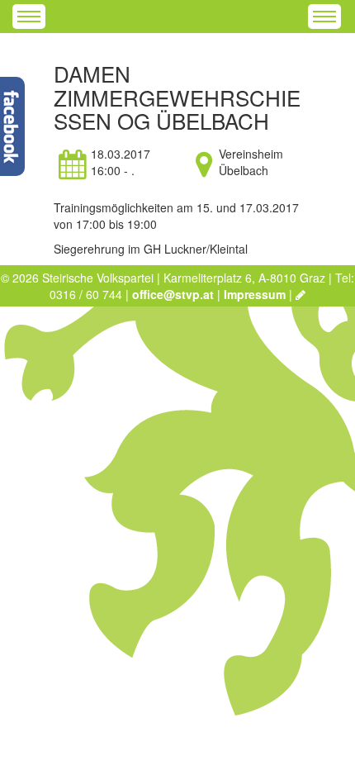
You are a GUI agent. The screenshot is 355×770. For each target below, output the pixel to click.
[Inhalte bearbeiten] (300, 294)
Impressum (255, 294)
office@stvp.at (173, 294)
